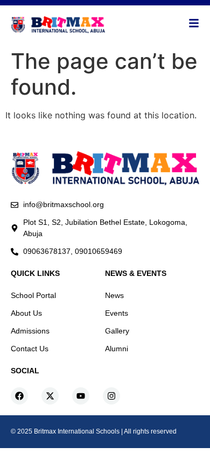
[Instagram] (111, 396)
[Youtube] (80, 396)
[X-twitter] (50, 396)
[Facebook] (19, 396)
